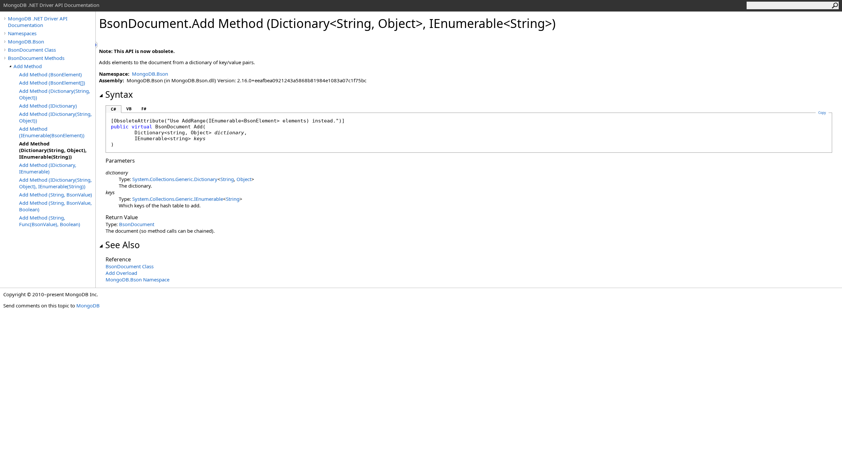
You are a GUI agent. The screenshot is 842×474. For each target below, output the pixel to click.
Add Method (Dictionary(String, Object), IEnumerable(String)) (53, 150)
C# (113, 109)
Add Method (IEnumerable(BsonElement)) (52, 132)
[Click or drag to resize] (97, 45)
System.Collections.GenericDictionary (174, 179)
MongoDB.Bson (26, 41)
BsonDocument (136, 224)
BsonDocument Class (32, 49)
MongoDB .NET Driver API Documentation (37, 21)
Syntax (119, 94)
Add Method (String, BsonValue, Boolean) (55, 206)
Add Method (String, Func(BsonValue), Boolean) (49, 220)
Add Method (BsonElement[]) (52, 82)
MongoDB (88, 305)
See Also (122, 245)
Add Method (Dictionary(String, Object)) (54, 94)
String (227, 179)
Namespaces (22, 33)
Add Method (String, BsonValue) (55, 194)
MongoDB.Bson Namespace (137, 279)
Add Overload (121, 273)
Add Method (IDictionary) (48, 105)
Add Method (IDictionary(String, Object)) (55, 117)
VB (129, 109)
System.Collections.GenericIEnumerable (177, 199)
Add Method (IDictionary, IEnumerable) (47, 168)
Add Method (27, 66)
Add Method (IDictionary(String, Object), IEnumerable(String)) (55, 183)
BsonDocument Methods (36, 58)
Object (243, 179)
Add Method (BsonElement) (50, 74)
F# (143, 109)
